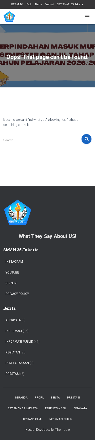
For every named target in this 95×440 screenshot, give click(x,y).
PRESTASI (13, 374)
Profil (29, 4)
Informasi (14, 331)
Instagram (14, 261)
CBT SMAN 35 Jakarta (70, 4)
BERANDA (17, 4)
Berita (38, 4)
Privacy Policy (17, 294)
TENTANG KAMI (32, 419)
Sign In (11, 283)
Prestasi (49, 4)
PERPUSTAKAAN (17, 363)
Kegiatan (13, 352)
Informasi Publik (19, 341)
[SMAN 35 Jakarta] (10, 16)
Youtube (12, 272)
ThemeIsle (62, 429)
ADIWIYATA (13, 320)
